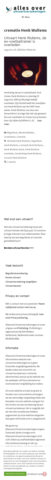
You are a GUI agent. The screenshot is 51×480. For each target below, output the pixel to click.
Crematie (21, 136)
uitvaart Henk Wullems (15, 157)
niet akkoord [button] (32, 474)
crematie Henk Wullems (31, 145)
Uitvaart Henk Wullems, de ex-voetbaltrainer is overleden (25, 41)
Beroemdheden (26, 132)
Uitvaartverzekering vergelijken (21, 281)
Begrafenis (12, 132)
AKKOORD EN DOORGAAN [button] (15, 474)
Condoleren (10, 136)
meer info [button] (42, 474)
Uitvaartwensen (13, 285)
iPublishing (22, 328)
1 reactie (11, 161)
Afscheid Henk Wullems (18, 140)
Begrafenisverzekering (16, 273)
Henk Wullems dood (14, 149)
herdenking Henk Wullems (28, 153)
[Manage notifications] (44, 474)
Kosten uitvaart (13, 277)
